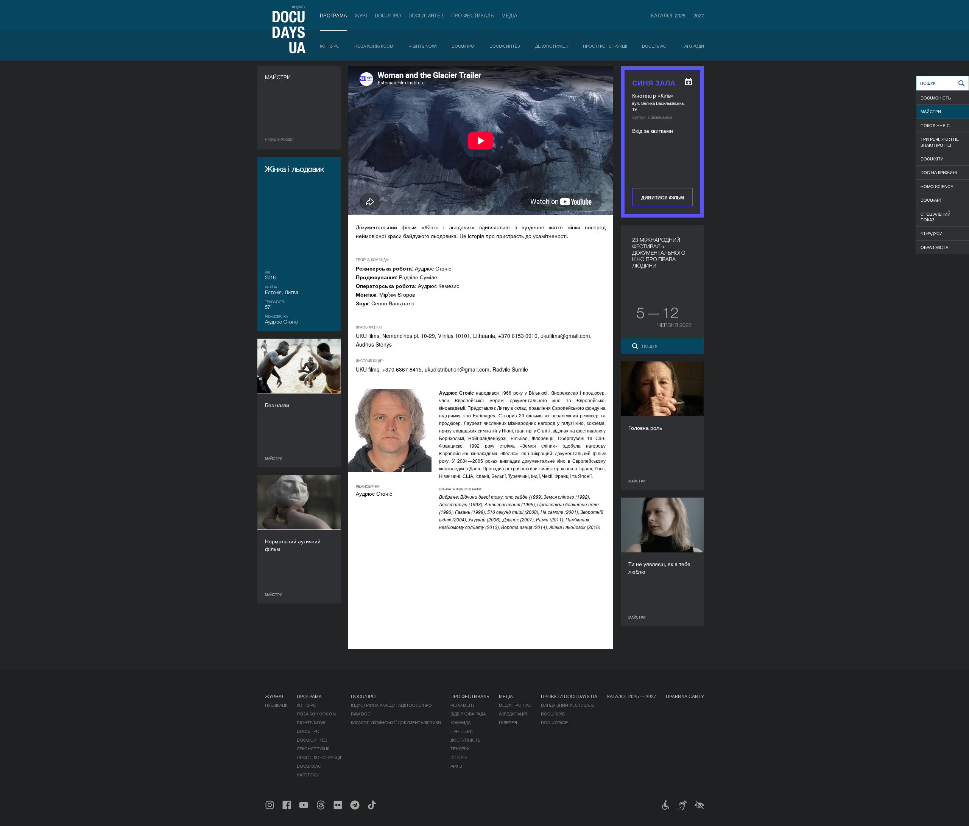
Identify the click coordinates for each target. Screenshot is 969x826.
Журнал (275, 696)
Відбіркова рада (468, 714)
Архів (456, 766)
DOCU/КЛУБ (553, 714)
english (298, 6)
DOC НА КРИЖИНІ (939, 172)
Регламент (462, 705)
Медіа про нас (515, 705)
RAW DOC (361, 714)
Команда (460, 722)
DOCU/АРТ (931, 200)
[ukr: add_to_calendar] (688, 81)
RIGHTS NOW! (422, 46)
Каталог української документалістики (396, 722)
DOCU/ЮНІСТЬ (936, 98)
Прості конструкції (605, 46)
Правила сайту (685, 696)
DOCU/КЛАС (654, 46)
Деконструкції (551, 46)
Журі (361, 15)
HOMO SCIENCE (937, 186)
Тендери (460, 748)
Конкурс (329, 46)
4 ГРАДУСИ (932, 233)
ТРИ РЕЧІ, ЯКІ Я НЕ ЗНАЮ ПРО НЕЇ (940, 142)
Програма (333, 15)
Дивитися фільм (662, 197)
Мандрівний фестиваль (567, 705)
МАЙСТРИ (931, 111)
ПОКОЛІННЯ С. (936, 125)
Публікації (276, 705)
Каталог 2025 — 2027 (677, 15)
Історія (458, 757)
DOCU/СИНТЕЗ (426, 15)
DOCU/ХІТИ (932, 159)
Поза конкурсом (373, 46)
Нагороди (692, 46)
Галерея (508, 722)
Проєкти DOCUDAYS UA (569, 696)
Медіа (509, 15)
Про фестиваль (472, 15)
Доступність (465, 740)
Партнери (461, 731)
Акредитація (513, 714)
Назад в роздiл (279, 139)
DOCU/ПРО (388, 15)
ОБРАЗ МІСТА (934, 247)
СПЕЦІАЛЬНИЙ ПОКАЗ (935, 216)
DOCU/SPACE (554, 722)
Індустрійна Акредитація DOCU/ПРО (391, 705)
